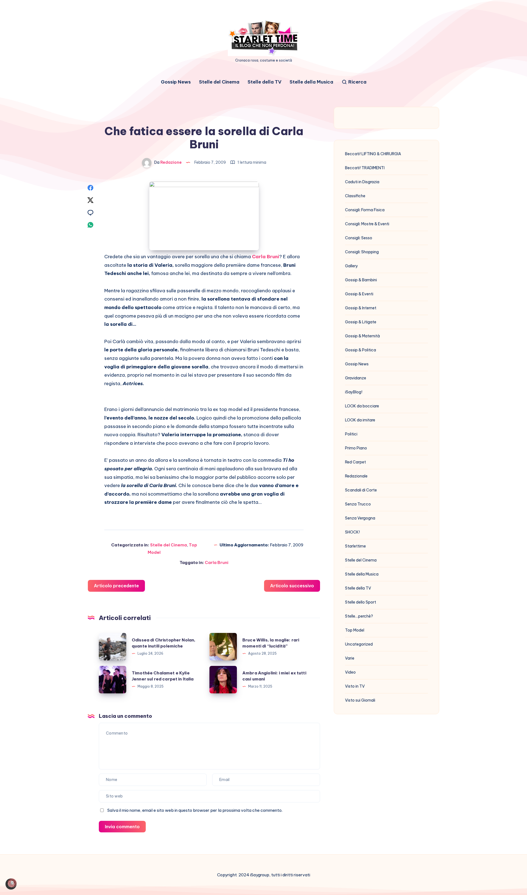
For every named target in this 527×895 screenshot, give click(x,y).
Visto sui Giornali (360, 700)
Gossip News (176, 82)
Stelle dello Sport (360, 602)
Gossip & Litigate (360, 321)
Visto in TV (355, 686)
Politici (351, 434)
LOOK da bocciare (362, 406)
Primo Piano (356, 448)
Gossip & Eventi (359, 293)
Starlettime (355, 546)
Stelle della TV (264, 82)
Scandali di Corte (361, 490)
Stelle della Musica (311, 82)
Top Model (354, 630)
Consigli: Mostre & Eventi (367, 223)
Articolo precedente (116, 585)
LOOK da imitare (360, 420)
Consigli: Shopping (362, 251)
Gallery (351, 265)
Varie (349, 658)
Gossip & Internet (360, 307)
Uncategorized (359, 644)
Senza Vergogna (360, 518)
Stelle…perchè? (359, 616)
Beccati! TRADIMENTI (365, 167)
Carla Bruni (216, 562)
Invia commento (122, 826)
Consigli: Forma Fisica (365, 209)
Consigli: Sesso (358, 237)
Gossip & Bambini (361, 279)
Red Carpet (355, 462)
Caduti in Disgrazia (362, 181)
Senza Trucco (358, 504)
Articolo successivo (292, 585)
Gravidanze (355, 378)
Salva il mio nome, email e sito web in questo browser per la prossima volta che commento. (194, 810)
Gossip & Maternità (362, 335)
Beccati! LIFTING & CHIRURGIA (373, 153)
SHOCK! (352, 532)
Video (350, 672)
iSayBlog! (353, 392)
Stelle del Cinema (219, 82)
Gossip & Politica (360, 350)
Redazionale (356, 476)
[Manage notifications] (12, 883)
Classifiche (355, 195)
